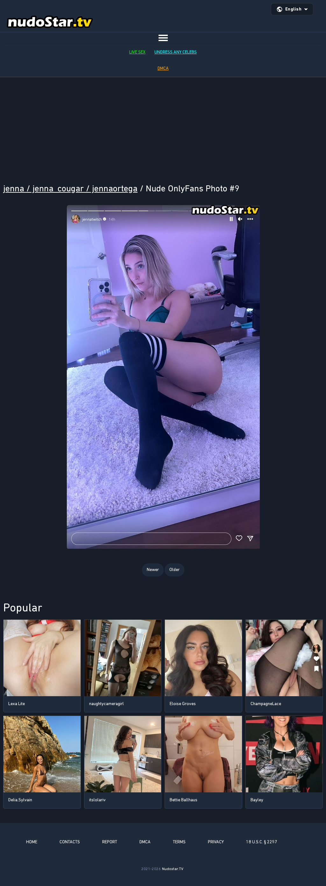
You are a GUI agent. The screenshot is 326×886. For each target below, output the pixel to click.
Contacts (70, 842)
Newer (153, 569)
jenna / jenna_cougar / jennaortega (70, 188)
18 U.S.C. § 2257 (261, 842)
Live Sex (137, 52)
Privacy (216, 842)
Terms (179, 842)
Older (174, 569)
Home (31, 842)
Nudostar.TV (172, 869)
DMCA (163, 68)
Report (109, 842)
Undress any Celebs (175, 52)
